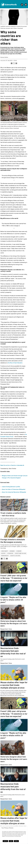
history (3, 553)
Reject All (5, 841)
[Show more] (14, 180)
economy (18, 551)
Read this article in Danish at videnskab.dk (12, 465)
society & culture (15, 555)
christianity (4, 551)
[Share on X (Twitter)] (14, 63)
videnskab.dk (4, 555)
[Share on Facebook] (11, 63)
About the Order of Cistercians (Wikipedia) (13, 489)
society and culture (20, 553)
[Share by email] (16, 63)
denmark (12, 551)
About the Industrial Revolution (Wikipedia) (14, 492)
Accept (11, 841)
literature (10, 553)
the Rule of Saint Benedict (15, 363)
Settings (16, 841)
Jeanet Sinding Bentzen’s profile (11, 486)
